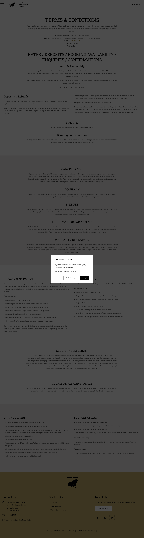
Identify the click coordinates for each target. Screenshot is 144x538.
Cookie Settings (71, 278)
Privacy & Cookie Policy (64, 271)
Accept (84, 278)
